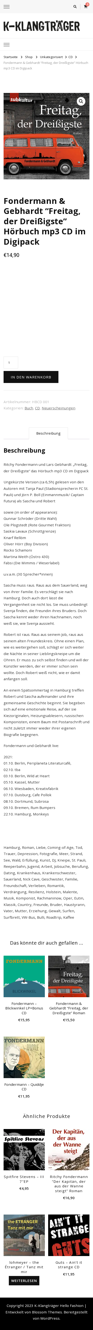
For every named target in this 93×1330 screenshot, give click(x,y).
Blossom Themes (47, 1312)
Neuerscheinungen (58, 408)
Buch (29, 408)
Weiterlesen (24, 1280)
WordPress (50, 1318)
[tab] (48, 433)
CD (37, 408)
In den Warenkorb (31, 377)
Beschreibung (48, 433)
